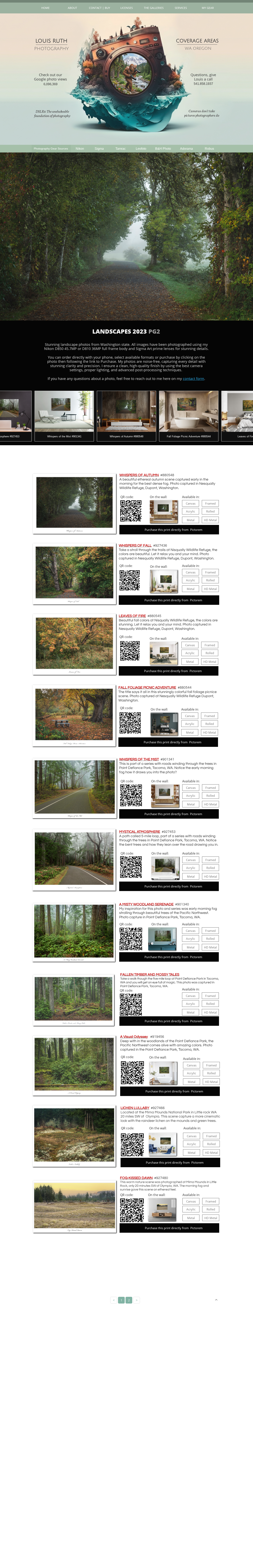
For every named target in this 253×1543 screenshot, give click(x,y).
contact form (193, 378)
